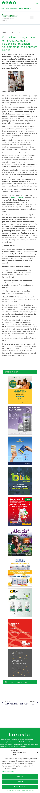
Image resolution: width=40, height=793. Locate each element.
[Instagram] (10, 2)
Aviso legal (31, 790)
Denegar (20, 782)
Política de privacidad (22, 790)
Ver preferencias (20, 787)
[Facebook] (3, 2)
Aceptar (20, 776)
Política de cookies (11, 790)
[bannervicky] (20, 663)
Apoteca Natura (17, 198)
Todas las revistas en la (16, 9)
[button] (37, 752)
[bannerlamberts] (20, 390)
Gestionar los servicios (8, 771)
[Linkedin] (14, 2)
